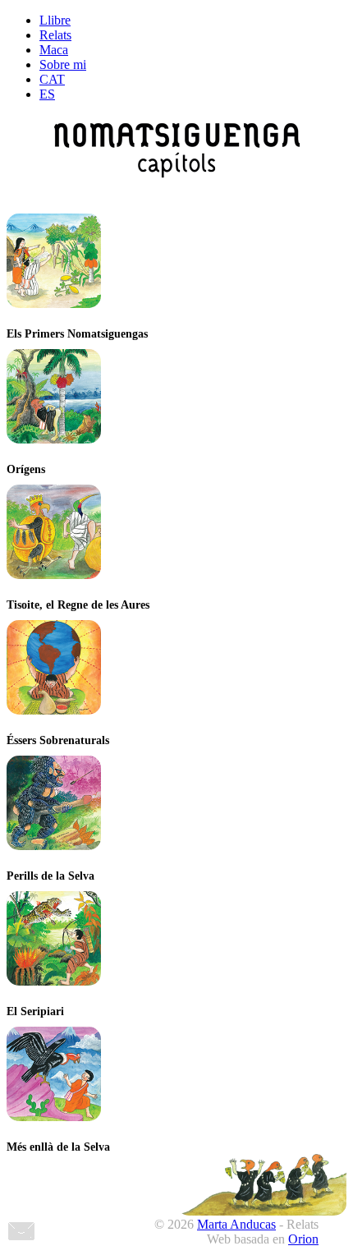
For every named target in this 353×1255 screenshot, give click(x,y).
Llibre (55, 20)
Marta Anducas (236, 1224)
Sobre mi (62, 64)
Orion (303, 1239)
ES (47, 94)
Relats (55, 35)
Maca (53, 50)
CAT (52, 79)
